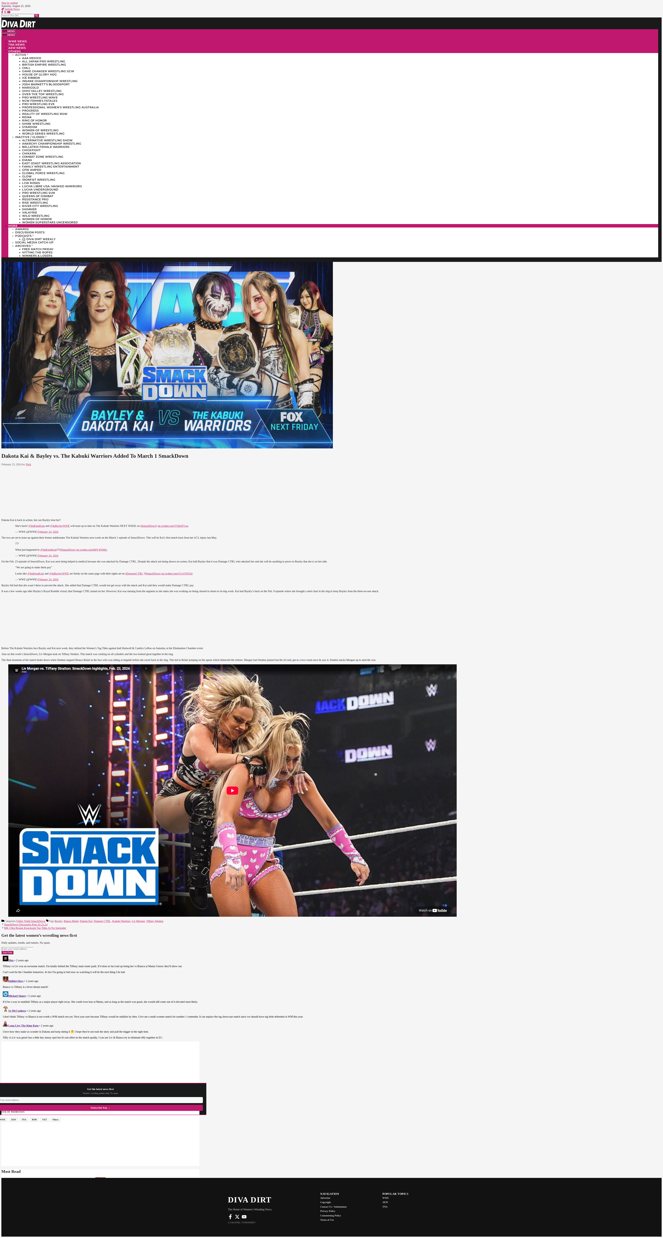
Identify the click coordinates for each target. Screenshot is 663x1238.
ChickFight (31, 150)
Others (14, 51)
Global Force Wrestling (43, 173)
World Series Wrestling (43, 133)
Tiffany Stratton (154, 921)
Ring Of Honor (34, 120)
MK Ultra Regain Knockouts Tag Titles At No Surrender (35, 928)
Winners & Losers (37, 255)
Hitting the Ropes (37, 252)
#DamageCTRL (134, 573)
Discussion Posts (30, 232)
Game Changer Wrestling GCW (48, 71)
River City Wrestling (40, 206)
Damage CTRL (102, 921)
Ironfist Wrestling (38, 179)
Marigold (30, 87)
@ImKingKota (36, 525)
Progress (30, 110)
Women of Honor (37, 219)
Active (20, 54)
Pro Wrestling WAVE (40, 97)
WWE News (17, 41)
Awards (22, 229)
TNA (384, 1207)
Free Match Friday (38, 249)
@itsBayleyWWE (60, 525)
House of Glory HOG (39, 74)
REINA (27, 117)
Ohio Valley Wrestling (42, 91)
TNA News (16, 44)
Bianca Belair (71, 921)
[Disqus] (232, 997)
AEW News (17, 48)
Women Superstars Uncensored (50, 222)
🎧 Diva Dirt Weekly (39, 239)
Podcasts (23, 236)
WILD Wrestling (35, 215)
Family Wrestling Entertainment (50, 166)
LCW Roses (31, 183)
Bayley (58, 921)
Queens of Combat (37, 196)
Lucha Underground (40, 189)
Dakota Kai (86, 921)
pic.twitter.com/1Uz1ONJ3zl (177, 573)
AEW (385, 1202)
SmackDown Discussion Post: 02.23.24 (25, 924)
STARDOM (29, 127)
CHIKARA (29, 153)
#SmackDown (148, 525)
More (12, 225)
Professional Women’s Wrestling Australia (60, 107)
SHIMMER (29, 209)
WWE (385, 1198)
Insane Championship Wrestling (50, 81)
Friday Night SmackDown (30, 921)
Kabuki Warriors (121, 921)
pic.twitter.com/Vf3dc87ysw (173, 525)
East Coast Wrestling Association (51, 163)
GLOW (27, 176)
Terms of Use (327, 1220)
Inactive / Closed (30, 137)
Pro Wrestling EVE (38, 104)
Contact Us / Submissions (333, 1207)
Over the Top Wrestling (43, 94)
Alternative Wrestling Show (47, 140)
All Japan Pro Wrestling (43, 61)
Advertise (325, 1198)
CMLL (26, 68)
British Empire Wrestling (44, 64)
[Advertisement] (232, 491)
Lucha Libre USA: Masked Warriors (52, 186)
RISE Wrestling (35, 202)
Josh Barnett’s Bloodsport (46, 84)
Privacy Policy (327, 1211)
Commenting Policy (330, 1215)
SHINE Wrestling (36, 123)
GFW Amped (31, 170)
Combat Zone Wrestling (42, 156)
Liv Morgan (138, 921)
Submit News (12, 9)
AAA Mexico (31, 58)
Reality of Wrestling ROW (44, 114)
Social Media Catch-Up (34, 242)
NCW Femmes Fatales (39, 100)
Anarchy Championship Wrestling (51, 143)
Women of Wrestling (40, 130)
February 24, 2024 (48, 531)
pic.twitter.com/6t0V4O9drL (91, 549)
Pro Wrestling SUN (38, 193)
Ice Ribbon (31, 77)
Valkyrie (29, 212)
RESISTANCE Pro (35, 199)
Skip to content (9, 2)
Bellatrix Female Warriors (46, 147)
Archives (23, 246)
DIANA (27, 160)
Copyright (325, 1202)
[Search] (36, 15)
